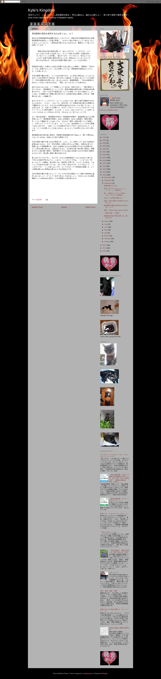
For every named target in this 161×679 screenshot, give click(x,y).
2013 (105, 175)
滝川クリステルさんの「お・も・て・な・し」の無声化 (115, 189)
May (106, 230)
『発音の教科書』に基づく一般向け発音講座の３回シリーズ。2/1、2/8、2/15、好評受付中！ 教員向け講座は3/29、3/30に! (119, 478)
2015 (105, 169)
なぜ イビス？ (114, 572)
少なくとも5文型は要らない (113, 198)
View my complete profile (109, 110)
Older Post (90, 207)
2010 (105, 251)
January (107, 241)
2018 (105, 160)
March (106, 236)
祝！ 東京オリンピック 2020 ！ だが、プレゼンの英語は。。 (116, 194)
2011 (104, 248)
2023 (105, 146)
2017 (105, 163)
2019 (105, 157)
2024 (105, 143)
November (108, 180)
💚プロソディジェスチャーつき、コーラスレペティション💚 (114, 455)
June (106, 227)
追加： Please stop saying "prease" (116, 210)
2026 (105, 137)
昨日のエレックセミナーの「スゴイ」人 (114, 513)
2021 (105, 152)
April (106, 233)
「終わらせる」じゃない (108, 532)
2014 (105, 172)
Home (64, 207)
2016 (105, 166)
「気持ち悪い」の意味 (111, 213)
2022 (105, 149)
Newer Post (37, 207)
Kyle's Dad (116, 98)
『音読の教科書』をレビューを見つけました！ (119, 499)
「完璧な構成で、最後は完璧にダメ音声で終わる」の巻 (119, 551)
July (106, 224)
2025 (105, 140)
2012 (105, 245)
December (108, 177)
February (107, 238)
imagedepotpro (87, 673)
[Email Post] (46, 199)
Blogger (105, 673)
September (108, 183)
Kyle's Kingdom (41, 10)
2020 (105, 154)
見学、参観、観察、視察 (108, 591)
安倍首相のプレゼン (111, 186)
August (107, 221)
